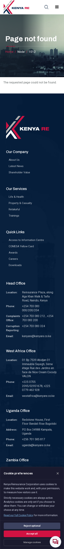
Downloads (15, 265)
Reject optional (32, 525)
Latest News (16, 166)
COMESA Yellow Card (21, 246)
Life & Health (16, 196)
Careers (13, 259)
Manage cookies (32, 542)
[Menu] (57, 7)
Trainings (14, 215)
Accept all (32, 533)
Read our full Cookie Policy (18, 515)
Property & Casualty (20, 203)
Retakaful (14, 209)
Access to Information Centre (26, 240)
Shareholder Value (19, 172)
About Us (14, 159)
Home (9, 51)
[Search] (46, 7)
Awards (13, 252)
